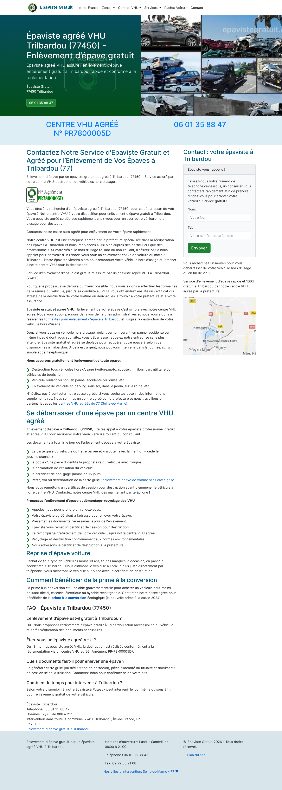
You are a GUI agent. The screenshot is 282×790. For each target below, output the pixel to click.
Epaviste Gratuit (56, 7)
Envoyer (199, 248)
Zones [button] (107, 8)
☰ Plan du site (194, 755)
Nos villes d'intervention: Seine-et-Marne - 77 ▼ (141, 771)
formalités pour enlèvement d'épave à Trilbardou (82, 319)
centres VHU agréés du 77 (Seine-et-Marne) (93, 403)
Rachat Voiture (175, 8)
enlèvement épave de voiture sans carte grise (138, 480)
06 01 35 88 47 (41, 103)
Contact (197, 8)
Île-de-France (88, 8)
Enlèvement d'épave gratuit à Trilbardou (57, 729)
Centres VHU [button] (128, 8)
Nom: (192, 209)
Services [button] (151, 8)
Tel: (190, 227)
